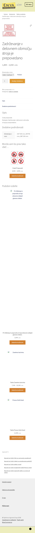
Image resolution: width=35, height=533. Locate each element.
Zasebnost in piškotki (9, 520)
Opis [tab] (3, 101)
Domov (6, 14)
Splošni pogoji (6, 482)
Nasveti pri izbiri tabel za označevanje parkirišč (18, 461)
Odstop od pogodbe (8, 490)
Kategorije (12, 14)
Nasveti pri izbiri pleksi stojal (12, 464)
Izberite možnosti (17, 176)
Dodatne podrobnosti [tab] (9, 106)
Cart (27, 528)
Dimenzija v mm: (7, 72)
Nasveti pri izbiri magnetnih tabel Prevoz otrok (18, 467)
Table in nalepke (20, 14)
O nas (4, 498)
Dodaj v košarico (17, 81)
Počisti (19, 75)
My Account (6, 530)
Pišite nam (5, 506)
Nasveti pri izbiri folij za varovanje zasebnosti (17, 458)
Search (17, 530)
